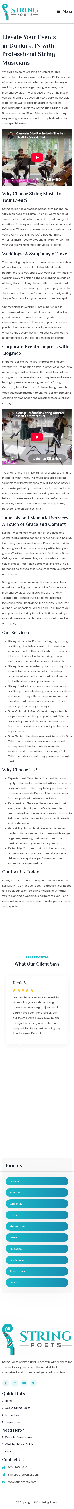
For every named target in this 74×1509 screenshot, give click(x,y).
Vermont (15, 1181)
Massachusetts (19, 1226)
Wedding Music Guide (19, 1444)
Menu (67, 11)
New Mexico (17, 1260)
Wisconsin (16, 1203)
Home (9, 1400)
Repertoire (12, 1422)
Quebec (14, 1215)
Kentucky (15, 1192)
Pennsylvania (17, 1271)
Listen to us (12, 1415)
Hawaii (13, 1237)
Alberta (14, 1282)
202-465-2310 (17, 1467)
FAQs (8, 1451)
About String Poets (17, 1407)
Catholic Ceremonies (18, 1437)
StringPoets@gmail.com (23, 1474)
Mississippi (16, 1248)
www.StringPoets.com (22, 1482)
